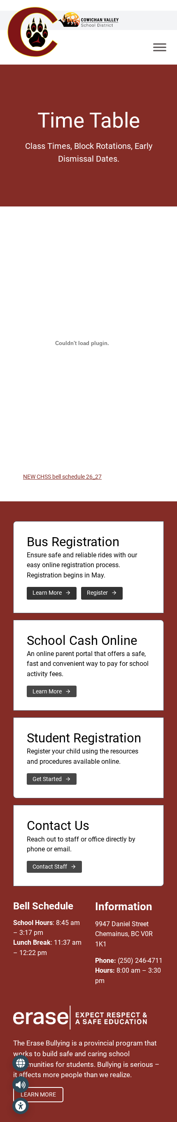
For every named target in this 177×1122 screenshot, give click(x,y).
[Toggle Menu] (159, 47)
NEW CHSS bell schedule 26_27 (62, 476)
